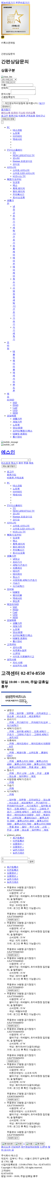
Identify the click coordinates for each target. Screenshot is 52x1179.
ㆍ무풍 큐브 (33, 767)
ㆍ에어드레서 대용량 (39, 743)
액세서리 (17, 139)
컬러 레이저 (19, 191)
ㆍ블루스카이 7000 (41, 764)
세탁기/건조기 (20, 565)
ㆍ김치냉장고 (41, 713)
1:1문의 (16, 653)
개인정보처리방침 (30, 1147)
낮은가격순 (18, 850)
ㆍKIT (10, 746)
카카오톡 (30, 112)
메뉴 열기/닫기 (9, 466)
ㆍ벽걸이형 (20, 752)
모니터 (16, 158)
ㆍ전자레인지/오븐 (38, 722)
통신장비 (17, 437)
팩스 (15, 185)
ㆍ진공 (38, 773)
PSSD (15, 405)
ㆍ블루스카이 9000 (16, 767)
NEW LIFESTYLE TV (24, 155)
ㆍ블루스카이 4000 (24, 821)
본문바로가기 (22, 2)
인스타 (21, 112)
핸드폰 (14, 387)
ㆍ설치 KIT (12, 737)
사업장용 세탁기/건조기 (25, 580)
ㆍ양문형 (29, 713)
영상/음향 (18, 428)
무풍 (26, 463)
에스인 (8, 452)
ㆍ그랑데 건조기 (22, 734)
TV (14, 153)
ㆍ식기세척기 (31, 806)
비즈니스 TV (19, 176)
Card (15, 408)
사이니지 (11, 167)
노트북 (16, 133)
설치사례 (11, 659)
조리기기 (17, 562)
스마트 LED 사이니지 (24, 173)
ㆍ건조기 (31, 809)
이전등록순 (18, 841)
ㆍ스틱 (30, 773)
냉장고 (14, 209)
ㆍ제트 (32, 776)
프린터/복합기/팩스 (22, 431)
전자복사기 (18, 194)
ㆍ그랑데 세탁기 (40, 734)
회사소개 (5, 1147)
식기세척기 (14, 333)
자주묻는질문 (20, 650)
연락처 (4, 88)
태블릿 (14, 354)
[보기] (42, 103)
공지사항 (17, 647)
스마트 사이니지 (21, 170)
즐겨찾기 (5, 109)
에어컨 (14, 261)
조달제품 (11, 415)
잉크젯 (16, 182)
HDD (15, 413)
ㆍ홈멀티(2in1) (29, 818)
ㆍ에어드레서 (21, 743)
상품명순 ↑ (18, 844)
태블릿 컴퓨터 (20, 434)
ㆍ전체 (10, 713)
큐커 (20, 463)
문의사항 (5, 94)
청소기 (14, 282)
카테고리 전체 (8, 119)
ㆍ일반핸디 (22, 776)
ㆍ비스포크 (20, 716)
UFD (15, 410)
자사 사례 (18, 662)
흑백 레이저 (19, 188)
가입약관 (15, 1147)
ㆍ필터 (42, 767)
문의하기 (6, 106)
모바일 (8, 345)
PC (8, 127)
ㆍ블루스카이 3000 (24, 761)
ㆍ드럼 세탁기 (39, 731)
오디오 (16, 164)
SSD (15, 402)
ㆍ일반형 (19, 713)
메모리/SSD (13, 604)
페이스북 (5, 112)
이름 (3, 85)
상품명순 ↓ (18, 847)
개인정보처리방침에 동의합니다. (25, 103)
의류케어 (17, 568)
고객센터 (11, 644)
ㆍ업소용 (11, 776)
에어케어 (17, 574)
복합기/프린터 (14, 179)
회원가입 (13, 115)
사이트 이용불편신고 (23, 656)
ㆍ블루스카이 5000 (21, 764)
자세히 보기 (13, 920)
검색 (31, 861)
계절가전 (17, 422)
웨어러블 (17, 595)
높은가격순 (18, 853)
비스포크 (5, 463)
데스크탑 (17, 130)
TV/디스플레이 (14, 150)
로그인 (4, 115)
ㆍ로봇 (45, 773)
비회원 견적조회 (26, 115)
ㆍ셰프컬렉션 (33, 716)
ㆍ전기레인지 (21, 722)
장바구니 (40, 115)
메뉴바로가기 (8, 2)
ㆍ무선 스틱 (20, 773)
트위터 (14, 112)
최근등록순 (18, 838)
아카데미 (17, 136)
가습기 (14, 321)
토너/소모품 (19, 197)
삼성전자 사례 (20, 665)
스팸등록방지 (8, 97)
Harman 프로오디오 (22, 161)
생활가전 (17, 418)
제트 (31, 463)
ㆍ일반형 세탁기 (22, 731)
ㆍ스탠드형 (32, 752)
